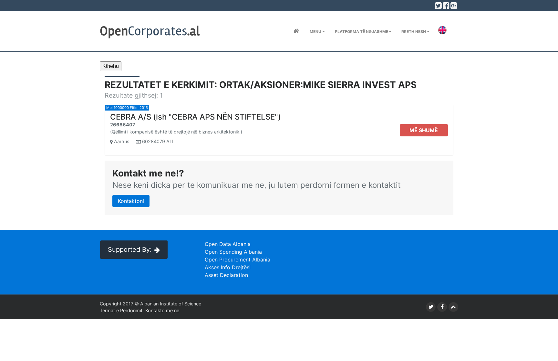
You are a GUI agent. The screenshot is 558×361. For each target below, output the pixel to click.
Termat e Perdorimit (121, 310)
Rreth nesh (413, 31)
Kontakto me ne (162, 310)
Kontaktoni (131, 201)
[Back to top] (453, 307)
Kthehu (110, 66)
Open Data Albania (228, 244)
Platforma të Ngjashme (361, 31)
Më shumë (423, 130)
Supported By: (130, 249)
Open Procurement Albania (237, 259)
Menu (315, 31)
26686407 (122, 124)
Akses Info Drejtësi (228, 267)
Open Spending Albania (233, 252)
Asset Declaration (226, 275)
